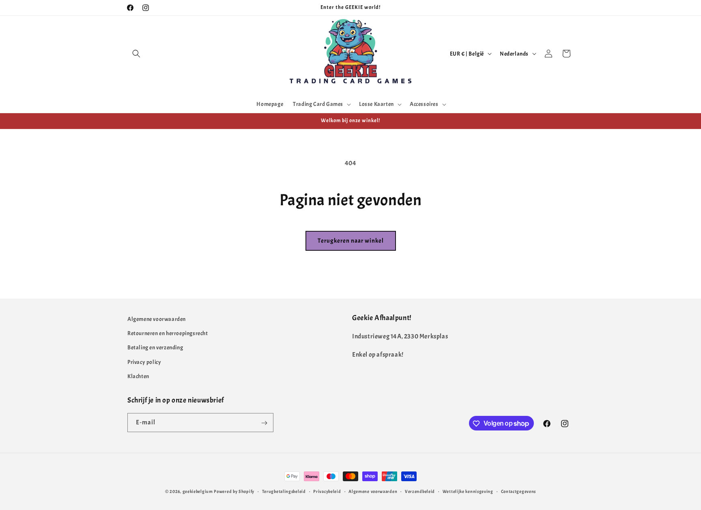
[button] (136, 53)
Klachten (138, 376)
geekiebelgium (198, 491)
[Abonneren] (264, 423)
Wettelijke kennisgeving (468, 491)
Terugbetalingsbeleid (284, 491)
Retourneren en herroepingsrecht (167, 333)
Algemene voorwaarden (156, 319)
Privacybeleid (327, 491)
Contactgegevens (518, 491)
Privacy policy (144, 362)
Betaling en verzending (155, 347)
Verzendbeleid (420, 491)
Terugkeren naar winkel (351, 241)
